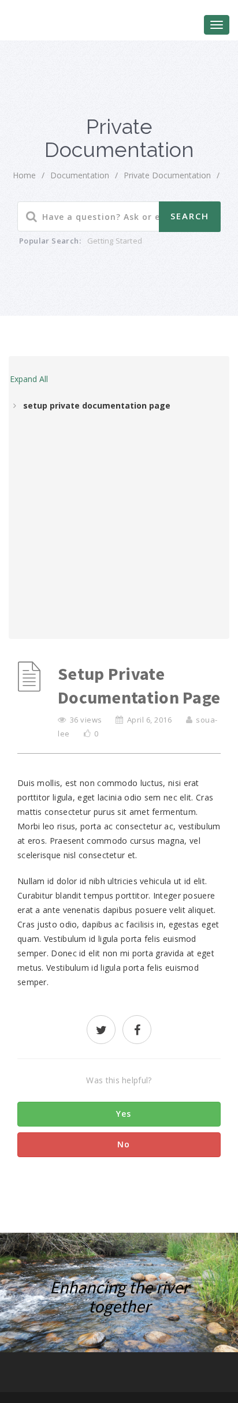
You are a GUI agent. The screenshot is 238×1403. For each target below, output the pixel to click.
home (24, 175)
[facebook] (137, 1031)
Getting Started (114, 240)
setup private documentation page (96, 405)
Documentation (79, 175)
